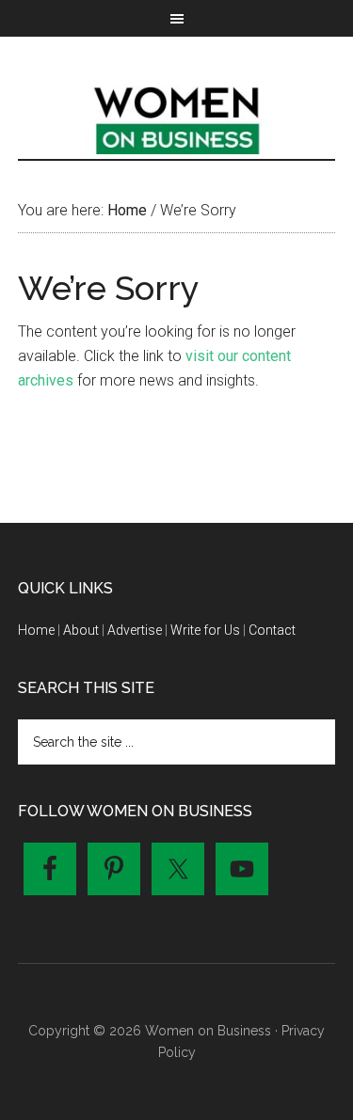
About (81, 630)
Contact (272, 630)
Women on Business (177, 116)
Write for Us (205, 630)
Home (36, 630)
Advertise (134, 630)
